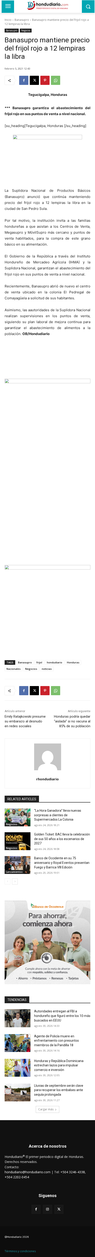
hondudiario (54, 662)
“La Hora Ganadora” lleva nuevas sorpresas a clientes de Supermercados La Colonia (57, 815)
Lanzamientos (14, 871)
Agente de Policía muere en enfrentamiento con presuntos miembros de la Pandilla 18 (56, 1040)
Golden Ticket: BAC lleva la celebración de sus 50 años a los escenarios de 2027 (62, 839)
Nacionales (13, 668)
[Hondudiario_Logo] (47, 5)
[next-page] (15, 881)
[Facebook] (23, 80)
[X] (34, 80)
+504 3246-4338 (72, 1172)
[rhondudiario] (47, 756)
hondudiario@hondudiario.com (27, 1172)
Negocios (25, 30)
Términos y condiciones (20, 1251)
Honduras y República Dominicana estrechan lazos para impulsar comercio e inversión (58, 1065)
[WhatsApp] (55, 80)
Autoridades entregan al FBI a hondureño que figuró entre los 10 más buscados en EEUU (62, 1015)
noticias (47, 668)
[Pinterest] (45, 80)
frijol (39, 662)
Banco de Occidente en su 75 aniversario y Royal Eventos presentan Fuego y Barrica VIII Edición (61, 862)
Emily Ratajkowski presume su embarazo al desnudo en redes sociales (25, 721)
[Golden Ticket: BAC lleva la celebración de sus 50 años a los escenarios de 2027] (17, 841)
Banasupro (22, 20)
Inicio (8, 20)
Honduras (73, 662)
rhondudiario (47, 779)
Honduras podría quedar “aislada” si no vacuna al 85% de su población (72, 721)
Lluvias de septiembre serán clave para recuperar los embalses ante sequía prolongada (58, 1090)
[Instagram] (47, 1209)
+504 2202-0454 (17, 1177)
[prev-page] (7, 881)
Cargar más (45, 1109)
